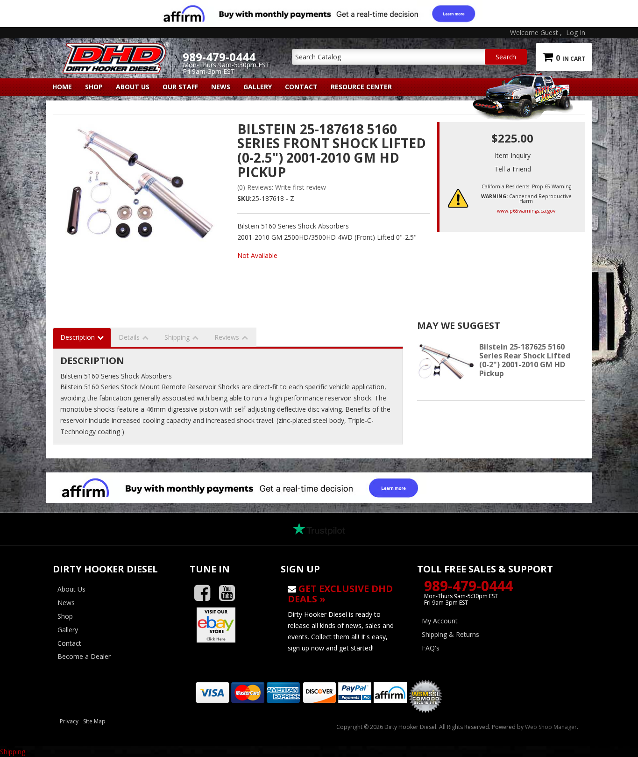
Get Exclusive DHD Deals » (340, 593)
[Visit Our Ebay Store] (228, 624)
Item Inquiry (513, 155)
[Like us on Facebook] (205, 593)
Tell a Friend (512, 168)
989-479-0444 (468, 585)
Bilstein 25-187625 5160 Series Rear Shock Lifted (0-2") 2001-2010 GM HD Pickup (524, 360)
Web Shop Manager (551, 727)
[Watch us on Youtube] (230, 593)
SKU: (244, 198)
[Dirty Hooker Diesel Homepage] (114, 50)
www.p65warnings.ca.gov (526, 210)
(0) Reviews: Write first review (281, 187)
